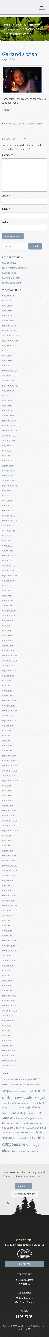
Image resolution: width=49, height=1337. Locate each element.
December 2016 (9, 765)
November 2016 (9, 770)
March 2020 (8, 605)
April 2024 (7, 410)
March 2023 (8, 465)
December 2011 (9, 1005)
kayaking (38, 1123)
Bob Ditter (24, 1084)
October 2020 (8, 570)
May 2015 (7, 845)
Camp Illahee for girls (30, 1098)
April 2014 (7, 890)
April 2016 (7, 800)
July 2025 (6, 350)
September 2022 (10, 485)
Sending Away (9, 272)
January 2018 (8, 705)
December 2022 (9, 475)
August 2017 (8, 725)
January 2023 (8, 470)
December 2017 (9, 710)
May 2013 (7, 925)
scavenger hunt (18, 1132)
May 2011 (6, 1035)
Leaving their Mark (11, 277)
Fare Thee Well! (9, 262)
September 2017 (10, 720)
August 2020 (8, 580)
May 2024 (7, 405)
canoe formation (10, 1103)
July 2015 (6, 835)
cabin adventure (35, 1085)
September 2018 (10, 670)
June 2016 (6, 790)
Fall (20, 1108)
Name (6, 195)
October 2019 (8, 615)
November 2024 (10, 375)
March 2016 (7, 805)
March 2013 (7, 935)
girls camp (17, 1112)
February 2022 (9, 510)
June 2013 (6, 920)
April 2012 (7, 985)
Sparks (24, 1138)
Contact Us (23, 1186)
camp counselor (14, 1091)
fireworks (6, 1113)
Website (6, 222)
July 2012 (6, 970)
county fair (40, 1103)
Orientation (7, 1132)
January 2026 (8, 330)
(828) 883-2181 (24, 1240)
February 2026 (9, 325)
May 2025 (7, 360)
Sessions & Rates (24, 1279)
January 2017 (8, 760)
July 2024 (6, 395)
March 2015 (7, 850)
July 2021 (6, 535)
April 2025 (7, 365)
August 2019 (8, 620)
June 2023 (7, 455)
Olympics (28, 1128)
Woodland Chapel (24, 1151)
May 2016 (7, 795)
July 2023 (6, 450)
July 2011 (6, 1025)
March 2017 (7, 750)
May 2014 (7, 885)
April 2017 (7, 745)
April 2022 (7, 505)
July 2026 (6, 300)
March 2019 (7, 645)
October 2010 (8, 1065)
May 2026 (7, 310)
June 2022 (7, 500)
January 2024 (8, 425)
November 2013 (9, 910)
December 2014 (9, 865)
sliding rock (8, 1137)
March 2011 (7, 1045)
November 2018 (9, 660)
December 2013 (9, 905)
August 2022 (8, 490)
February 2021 (9, 555)
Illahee (29, 1123)
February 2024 (9, 420)
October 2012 (8, 960)
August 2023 (8, 445)
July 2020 (6, 585)
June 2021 (7, 540)
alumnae (21, 1079)
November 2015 (9, 820)
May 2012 (7, 980)
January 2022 (8, 515)
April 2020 (7, 600)
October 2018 (8, 665)
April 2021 (7, 545)
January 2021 (8, 560)
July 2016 (6, 785)
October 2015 (8, 825)
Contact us (9, 1176)
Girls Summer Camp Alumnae (26, 1118)
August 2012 (8, 965)
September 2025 (10, 340)
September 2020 (10, 575)
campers (22, 1091)
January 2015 (8, 860)
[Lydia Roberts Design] (29, 1329)
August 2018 (8, 675)
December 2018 (9, 655)
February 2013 (9, 940)
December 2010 (9, 1060)
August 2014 (8, 880)
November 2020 (10, 565)
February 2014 (9, 895)
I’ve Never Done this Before (15, 267)
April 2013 (7, 930)
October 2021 (8, 530)
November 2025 (10, 335)
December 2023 (9, 430)
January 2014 (8, 900)
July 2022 (6, 495)
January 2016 (8, 815)
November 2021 (9, 525)
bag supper (30, 1079)
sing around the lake (33, 1132)
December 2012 (9, 950)
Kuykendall (7, 1127)
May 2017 (7, 740)
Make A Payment (24, 1298)
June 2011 (6, 1030)
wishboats (13, 1151)
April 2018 (7, 690)
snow (18, 1138)
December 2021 (9, 520)
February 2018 (9, 700)
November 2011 (9, 1010)
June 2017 (6, 735)
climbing (30, 1103)
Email (6, 208)
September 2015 (10, 830)
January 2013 (8, 945)
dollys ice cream (13, 1108)
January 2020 (9, 610)
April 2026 (7, 315)
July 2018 (6, 680)
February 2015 (9, 855)
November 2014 (9, 870)
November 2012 (9, 955)
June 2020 (7, 590)
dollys (5, 1107)
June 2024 (7, 400)
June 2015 (6, 840)
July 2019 (6, 625)
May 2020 (7, 595)
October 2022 (8, 480)
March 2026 (8, 320)
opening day (39, 1127)
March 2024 (8, 415)
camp (5, 1091)
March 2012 (8, 990)
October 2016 (8, 775)
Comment (8, 155)
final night (34, 1107)
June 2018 (6, 685)
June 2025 (7, 355)
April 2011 (7, 1040)
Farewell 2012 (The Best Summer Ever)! (23, 123)
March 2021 (8, 550)
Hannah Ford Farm (13, 1123)
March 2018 (7, 695)
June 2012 (7, 975)
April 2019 (7, 640)
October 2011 (8, 1015)
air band (13, 1079)
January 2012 (8, 1000)
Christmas (22, 1103)
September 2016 (10, 780)
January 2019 (8, 650)
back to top (24, 1264)
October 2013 (8, 915)
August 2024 (8, 390)
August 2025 (8, 345)
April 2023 (7, 460)
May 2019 (7, 635)
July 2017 (6, 730)
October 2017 (8, 715)
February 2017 (9, 755)
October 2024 (8, 380)
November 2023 (10, 435)
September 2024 (10, 385)
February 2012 (9, 995)
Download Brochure (24, 1193)
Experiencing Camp (11, 282)
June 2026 (7, 305)
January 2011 (8, 1055)
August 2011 (8, 1020)
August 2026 (8, 295)
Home (7, 25)
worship (34, 1151)
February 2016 (9, 810)
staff (29, 1138)
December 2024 (9, 370)
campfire (30, 1091)
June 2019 (6, 630)
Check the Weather (24, 1302)
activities (5, 1079)
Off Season (19, 1128)
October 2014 (8, 875)
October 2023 (8, 440)
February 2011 (9, 1050)
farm (25, 1107)
